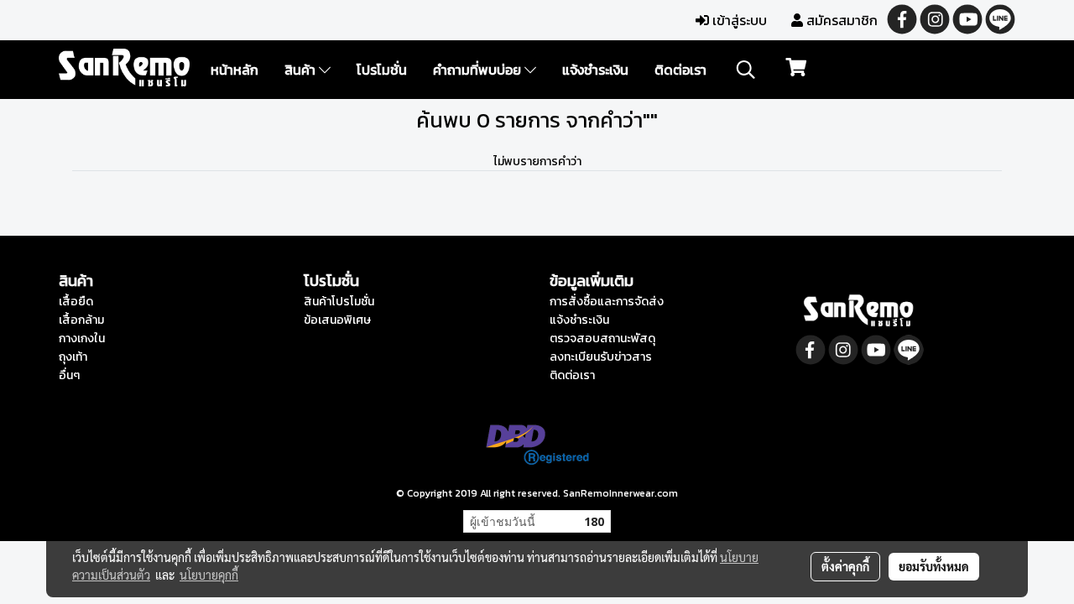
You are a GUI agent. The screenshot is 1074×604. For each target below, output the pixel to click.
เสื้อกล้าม (81, 320)
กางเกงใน (82, 338)
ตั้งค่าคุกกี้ (845, 566)
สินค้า (301, 70)
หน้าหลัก (234, 70)
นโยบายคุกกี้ (209, 574)
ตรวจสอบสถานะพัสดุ (602, 338)
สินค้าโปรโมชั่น (339, 301)
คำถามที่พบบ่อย (478, 70)
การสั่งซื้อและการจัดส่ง (607, 301)
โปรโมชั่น (382, 70)
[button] (745, 70)
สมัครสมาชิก (840, 20)
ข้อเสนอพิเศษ (337, 320)
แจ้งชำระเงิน (595, 70)
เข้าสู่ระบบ (738, 20)
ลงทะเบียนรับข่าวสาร (601, 357)
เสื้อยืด (76, 301)
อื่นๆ (69, 375)
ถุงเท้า (73, 357)
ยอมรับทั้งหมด (934, 566)
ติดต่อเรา (680, 70)
